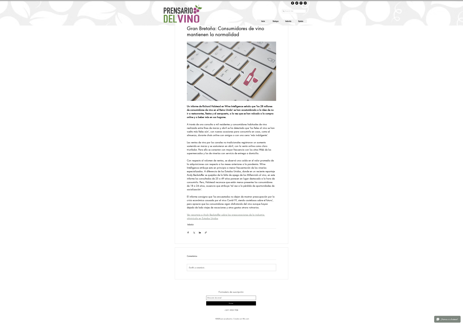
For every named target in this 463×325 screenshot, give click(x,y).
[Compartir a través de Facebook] (188, 232)
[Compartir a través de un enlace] (206, 232)
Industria (190, 224)
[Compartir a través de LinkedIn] (200, 232)
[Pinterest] (301, 3)
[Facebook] (292, 3)
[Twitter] (296, 3)
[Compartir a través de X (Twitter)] (194, 232)
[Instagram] (305, 3)
